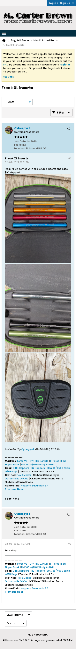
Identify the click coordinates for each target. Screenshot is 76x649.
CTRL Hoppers (21, 468)
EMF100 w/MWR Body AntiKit (37, 464)
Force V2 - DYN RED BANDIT (32, 461)
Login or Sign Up (59, 3)
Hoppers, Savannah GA (34, 485)
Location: (19, 148)
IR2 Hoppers (38, 468)
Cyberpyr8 (27, 449)
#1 (69, 158)
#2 (69, 543)
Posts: (18, 145)
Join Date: (20, 141)
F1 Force (54, 461)
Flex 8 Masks (24, 475)
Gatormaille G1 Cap (16, 478)
